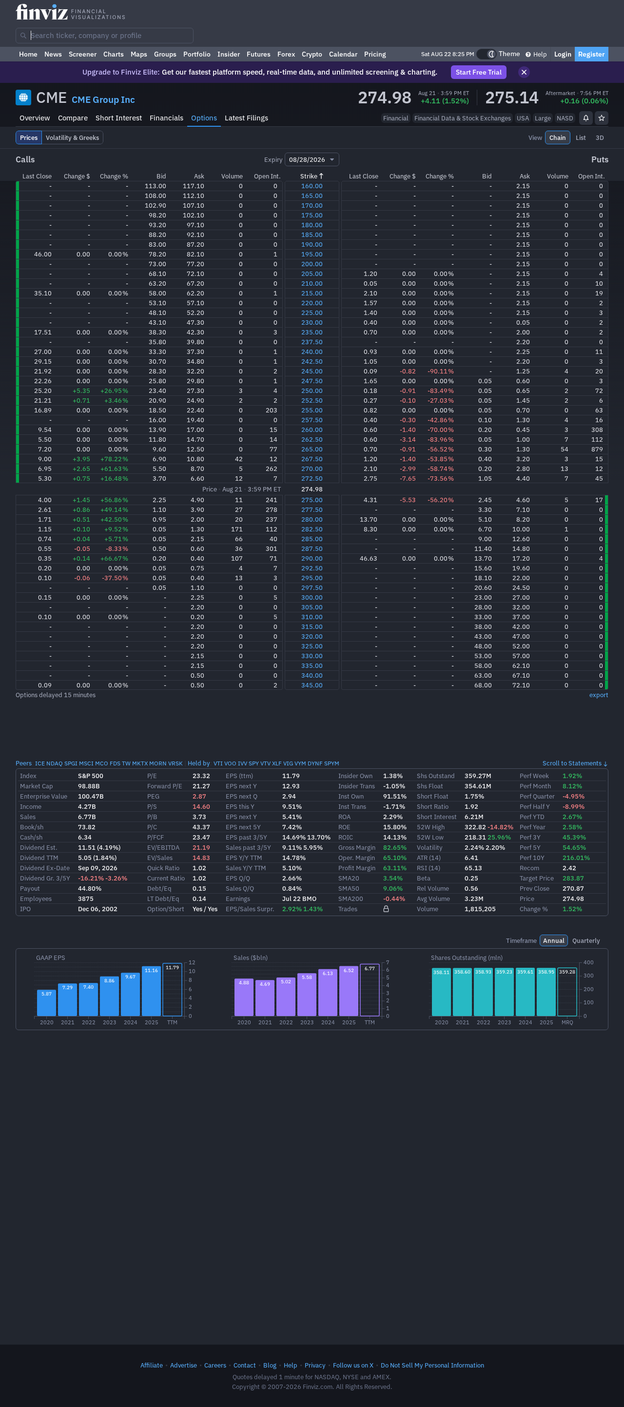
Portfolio (197, 54)
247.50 (312, 381)
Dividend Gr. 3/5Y (45, 878)
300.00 (312, 597)
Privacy (315, 1365)
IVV (242, 763)
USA (523, 118)
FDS (115, 763)
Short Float (432, 796)
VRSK (175, 763)
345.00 (312, 685)
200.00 (312, 264)
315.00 (312, 626)
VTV (265, 763)
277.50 (312, 509)
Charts (113, 54)
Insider (228, 54)
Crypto (312, 54)
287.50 (312, 548)
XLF (277, 763)
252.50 (312, 400)
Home (28, 54)
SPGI (71, 763)
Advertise (183, 1365)
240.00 (312, 351)
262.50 (312, 439)
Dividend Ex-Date (45, 868)
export (598, 695)
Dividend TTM (39, 857)
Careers (215, 1365)
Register (591, 54)
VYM (300, 763)
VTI (218, 763)
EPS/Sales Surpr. (250, 909)
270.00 (312, 468)
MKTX (140, 763)
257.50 (312, 420)
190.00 (312, 244)
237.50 (312, 342)
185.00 (312, 234)
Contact (245, 1365)
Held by (199, 763)
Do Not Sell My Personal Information (432, 1365)
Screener (83, 54)
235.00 (312, 332)
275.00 (312, 500)
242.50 (312, 361)
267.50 (312, 459)
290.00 (312, 558)
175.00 (312, 215)
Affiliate (151, 1365)
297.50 (312, 587)
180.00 (312, 225)
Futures (259, 54)
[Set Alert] (586, 118)
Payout (30, 888)
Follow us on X (353, 1365)
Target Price (537, 878)
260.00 (312, 429)
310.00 (312, 617)
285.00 (312, 539)
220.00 (312, 303)
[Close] (524, 72)
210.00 (312, 283)
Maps (139, 54)
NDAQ (54, 763)
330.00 (312, 656)
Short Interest (119, 117)
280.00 (312, 519)
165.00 (312, 195)
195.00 (312, 254)
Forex (286, 54)
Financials (166, 117)
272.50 (312, 478)
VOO (230, 763)
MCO (101, 763)
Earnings (238, 898)
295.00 (312, 578)
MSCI (86, 763)
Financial (396, 118)
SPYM (331, 763)
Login (562, 54)
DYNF (315, 763)
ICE (40, 763)
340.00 (312, 675)
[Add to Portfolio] (601, 118)
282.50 (312, 529)
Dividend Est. (39, 847)
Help (539, 54)
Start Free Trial (479, 72)
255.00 (312, 410)
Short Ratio (432, 806)
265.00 (312, 449)
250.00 (312, 390)
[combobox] (105, 35)
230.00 (312, 322)
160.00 (312, 186)
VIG (288, 763)
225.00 (312, 312)
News (53, 54)
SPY (254, 763)
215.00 (312, 293)
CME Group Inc (103, 99)
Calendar (343, 54)
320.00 (312, 636)
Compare (73, 117)
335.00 (312, 665)
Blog (269, 1365)
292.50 (312, 568)
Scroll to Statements (572, 763)
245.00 (312, 371)
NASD (565, 118)
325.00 (312, 646)
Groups (165, 54)
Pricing (375, 54)
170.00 (312, 205)
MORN (158, 763)
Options (204, 117)
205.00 (312, 273)
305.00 (312, 607)
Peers (24, 763)
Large (543, 118)
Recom (529, 868)
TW (126, 763)
